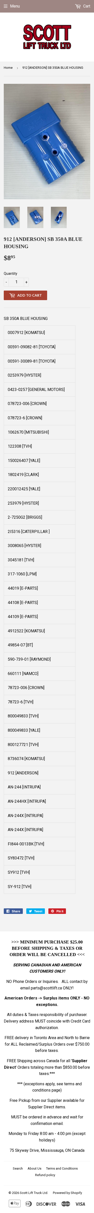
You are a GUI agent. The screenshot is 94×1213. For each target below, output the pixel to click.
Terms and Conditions (62, 1168)
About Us (34, 1168)
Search (18, 1168)
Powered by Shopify (67, 1193)
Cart (86, 6)
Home (8, 68)
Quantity (10, 274)
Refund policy (45, 1175)
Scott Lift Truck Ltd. (34, 1193)
